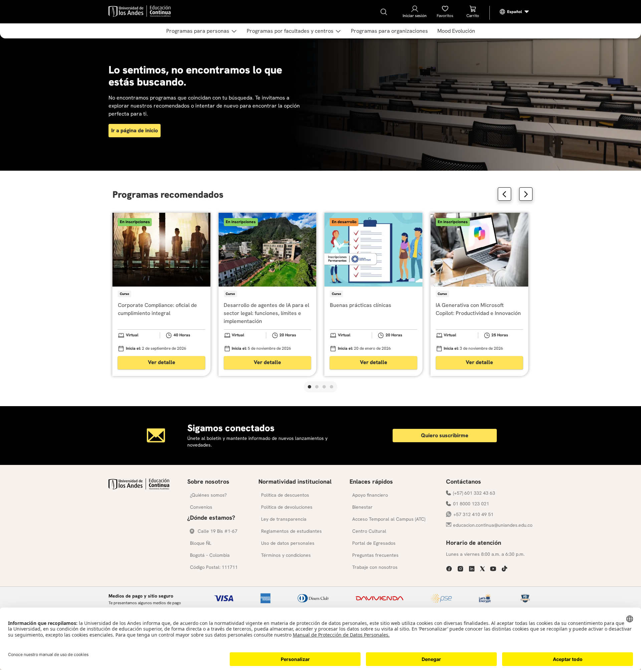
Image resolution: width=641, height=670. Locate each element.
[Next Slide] (525, 194)
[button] (309, 386)
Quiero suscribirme (444, 435)
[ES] (514, 12)
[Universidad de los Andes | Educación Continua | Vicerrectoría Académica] (139, 487)
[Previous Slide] (504, 194)
